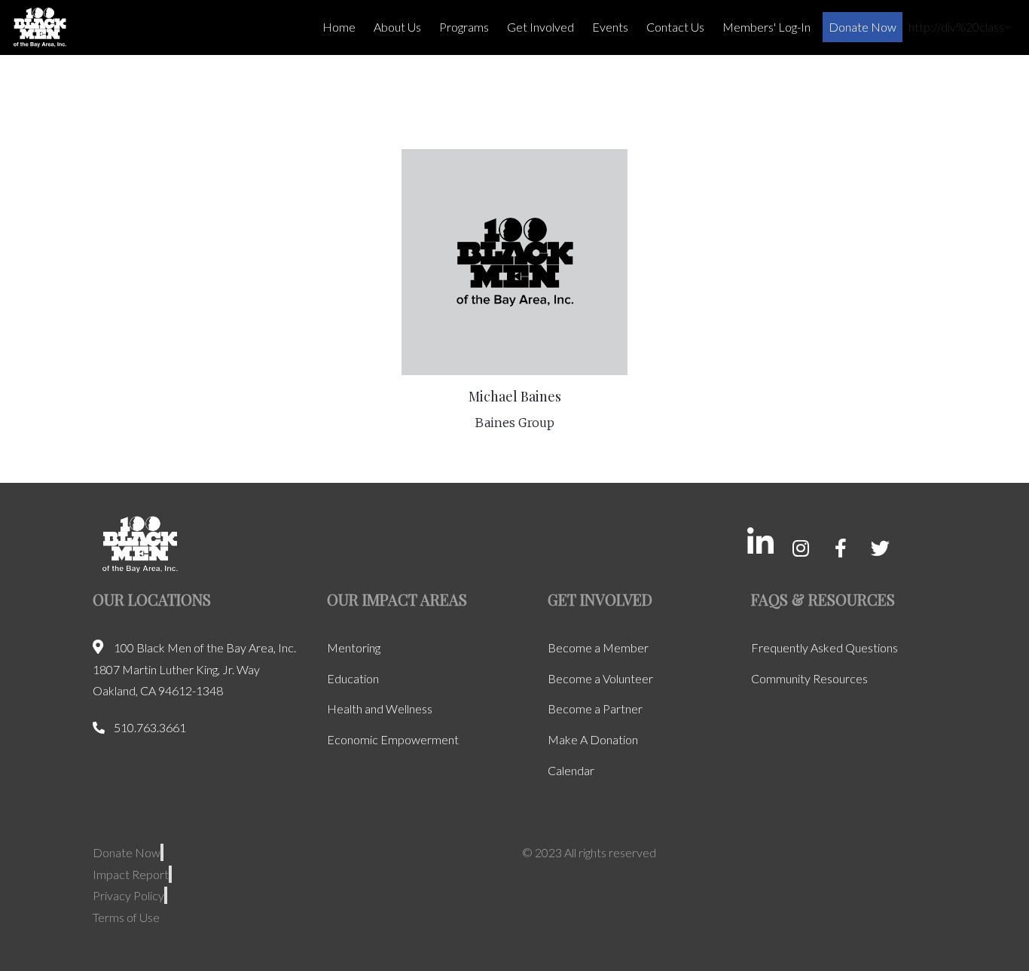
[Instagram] (800, 548)
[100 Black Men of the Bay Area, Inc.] (40, 27)
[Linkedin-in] (760, 542)
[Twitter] (880, 548)
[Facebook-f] (840, 548)
